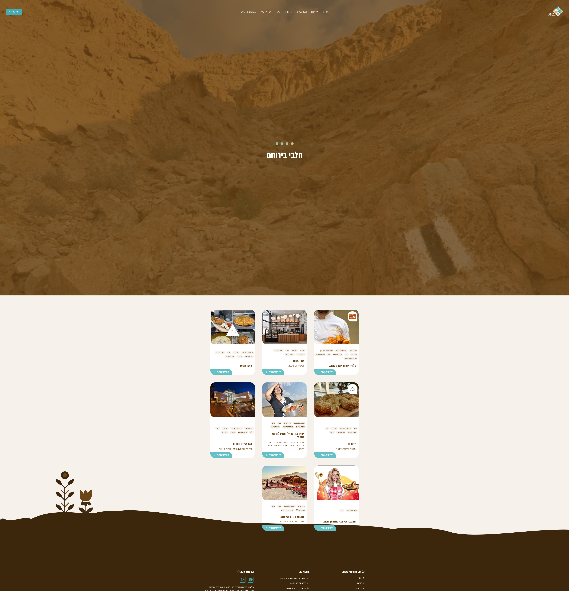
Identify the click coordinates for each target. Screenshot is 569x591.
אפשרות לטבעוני (341, 351)
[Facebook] (251, 580)
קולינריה (288, 11)
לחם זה (351, 444)
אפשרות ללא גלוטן (326, 351)
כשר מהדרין (301, 354)
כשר (328, 355)
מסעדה (239, 357)
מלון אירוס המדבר (242, 444)
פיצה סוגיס (246, 365)
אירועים (314, 11)
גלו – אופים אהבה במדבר (342, 365)
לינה (278, 11)
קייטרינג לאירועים (351, 358)
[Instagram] (243, 580)
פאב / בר (224, 432)
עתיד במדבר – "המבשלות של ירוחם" (288, 435)
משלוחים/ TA (320, 355)
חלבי (346, 355)
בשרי (279, 423)
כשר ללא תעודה (287, 427)
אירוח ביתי (353, 351)
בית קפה (354, 355)
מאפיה (302, 350)
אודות (325, 11)
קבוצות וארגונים (248, 11)
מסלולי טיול (265, 11)
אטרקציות (302, 11)
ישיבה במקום (337, 355)
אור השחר (298, 361)
